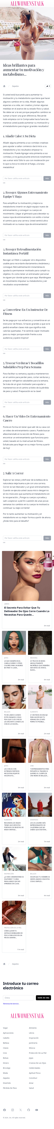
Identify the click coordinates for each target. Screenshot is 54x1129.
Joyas (31, 1058)
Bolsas (5, 1058)
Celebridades (34, 1068)
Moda (5, 1073)
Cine (5, 1053)
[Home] (4, 86)
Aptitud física (34, 1073)
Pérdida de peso (10, 1088)
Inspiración (34, 1038)
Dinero (6, 1063)
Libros (31, 1033)
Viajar (5, 1028)
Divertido (7, 1083)
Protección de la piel (37, 1053)
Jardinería (33, 1043)
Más (47, 178)
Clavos (5, 1048)
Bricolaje (6, 1068)
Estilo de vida (43, 998)
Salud (31, 1088)
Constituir (33, 1078)
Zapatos (15, 86)
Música (32, 1048)
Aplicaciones (8, 1033)
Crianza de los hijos (37, 1063)
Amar (31, 1083)
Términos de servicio (11, 1004)
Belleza (6, 1043)
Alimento (33, 1028)
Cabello (6, 1038)
